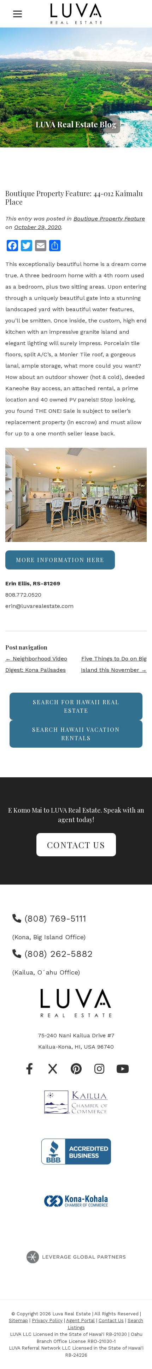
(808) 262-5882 (57, 954)
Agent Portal (80, 1320)
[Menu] (17, 14)
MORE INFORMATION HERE (60, 559)
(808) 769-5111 (53, 918)
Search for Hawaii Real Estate (76, 706)
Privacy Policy (47, 1320)
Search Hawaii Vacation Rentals (76, 734)
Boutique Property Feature (109, 218)
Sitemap (18, 1320)
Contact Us (76, 844)
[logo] (76, 14)
